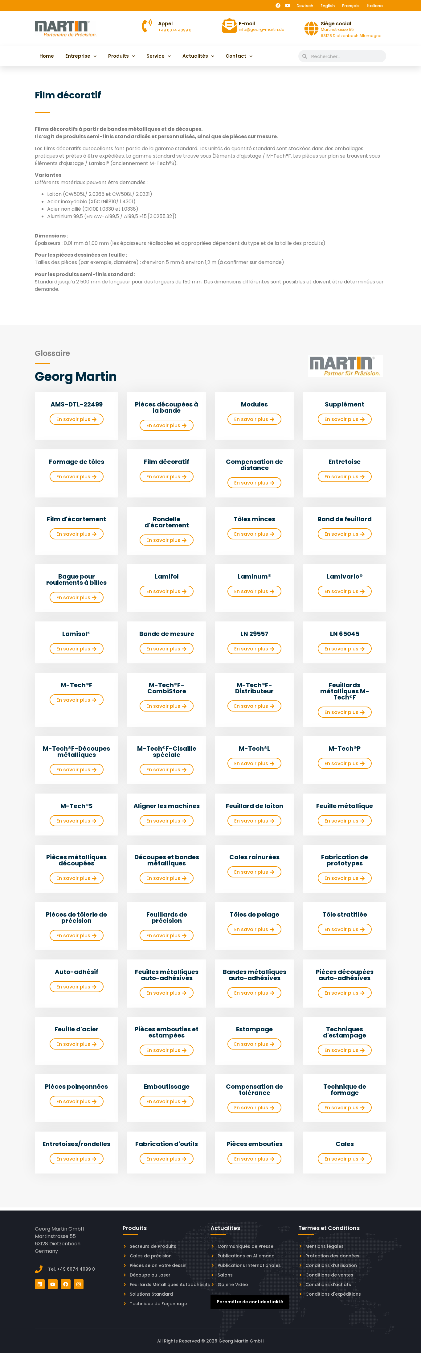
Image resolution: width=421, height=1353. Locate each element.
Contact (236, 56)
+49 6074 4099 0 (174, 30)
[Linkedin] (40, 1284)
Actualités (195, 56)
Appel (165, 23)
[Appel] (146, 25)
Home (46, 56)
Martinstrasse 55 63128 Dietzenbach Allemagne (351, 33)
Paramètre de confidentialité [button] (250, 1302)
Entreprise (77, 56)
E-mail (247, 23)
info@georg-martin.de (261, 29)
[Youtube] (287, 5)
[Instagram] (79, 1284)
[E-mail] (229, 25)
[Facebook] (278, 5)
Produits (118, 56)
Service (155, 56)
